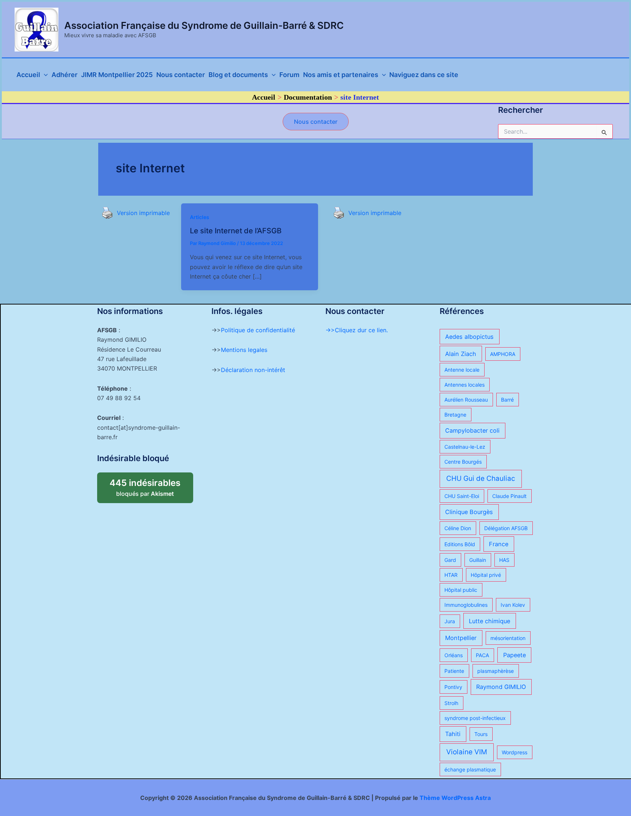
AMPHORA (502, 354)
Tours (480, 734)
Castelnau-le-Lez (464, 447)
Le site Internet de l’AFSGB (236, 230)
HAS (504, 560)
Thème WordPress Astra (455, 797)
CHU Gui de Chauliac (480, 478)
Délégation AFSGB (506, 528)
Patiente (454, 671)
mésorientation (507, 638)
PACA (482, 655)
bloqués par (151, 485)
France (498, 544)
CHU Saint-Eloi (461, 496)
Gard (450, 560)
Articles (199, 217)
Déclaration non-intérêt (253, 369)
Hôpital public (460, 590)
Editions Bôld (459, 544)
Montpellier (461, 637)
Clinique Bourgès (469, 512)
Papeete (514, 655)
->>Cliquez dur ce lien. (356, 330)
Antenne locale (461, 370)
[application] (44, 74)
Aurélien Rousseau (466, 399)
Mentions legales (244, 349)
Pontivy (453, 687)
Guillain (477, 560)
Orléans (453, 655)
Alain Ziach (460, 353)
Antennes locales (464, 385)
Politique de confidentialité (258, 330)
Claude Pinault (509, 496)
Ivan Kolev (513, 605)
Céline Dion (457, 528)
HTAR (451, 575)
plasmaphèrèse (495, 671)
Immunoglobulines (465, 605)
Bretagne (455, 414)
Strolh (451, 703)
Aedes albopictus (469, 336)
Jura (449, 621)
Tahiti (452, 734)
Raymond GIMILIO (501, 686)
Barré (507, 399)
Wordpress (514, 752)
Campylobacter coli (472, 430)
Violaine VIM (466, 752)
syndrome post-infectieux (475, 718)
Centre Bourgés (463, 462)
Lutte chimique (489, 621)
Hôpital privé (486, 575)
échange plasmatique (470, 769)
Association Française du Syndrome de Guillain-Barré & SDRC (204, 25)
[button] (316, 121)
